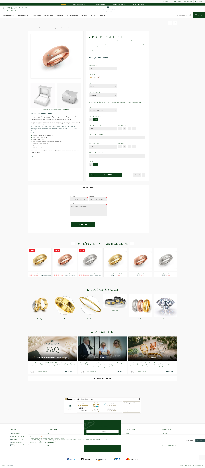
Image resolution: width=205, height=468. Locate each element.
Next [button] (132, 243)
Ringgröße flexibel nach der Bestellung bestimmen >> (44, 156)
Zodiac (140, 319)
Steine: (91, 107)
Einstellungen (190, 440)
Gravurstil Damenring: (95, 125)
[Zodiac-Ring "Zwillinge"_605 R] (140, 262)
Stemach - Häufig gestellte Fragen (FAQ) (52, 358)
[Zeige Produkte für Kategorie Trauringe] (40, 305)
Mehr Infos (135, 399)
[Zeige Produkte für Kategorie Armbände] (90, 305)
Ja (90, 119)
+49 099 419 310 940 (11, 8)
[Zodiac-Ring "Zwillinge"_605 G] (115, 262)
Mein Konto (165, 433)
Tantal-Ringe (115, 310)
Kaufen (36, 267)
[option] (39, 263)
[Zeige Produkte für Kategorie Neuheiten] (65, 305)
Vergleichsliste (200, 1)
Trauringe (40, 319)
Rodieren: (92, 162)
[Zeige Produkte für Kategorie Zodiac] (140, 305)
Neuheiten (65, 319)
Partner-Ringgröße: (95, 92)
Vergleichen (139, 175)
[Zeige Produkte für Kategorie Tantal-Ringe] (115, 301)
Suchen (190, 15)
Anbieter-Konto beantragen (169, 445)
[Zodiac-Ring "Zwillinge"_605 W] (165, 262)
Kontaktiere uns (88, 187)
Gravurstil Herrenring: (96, 144)
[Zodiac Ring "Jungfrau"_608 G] (39, 262)
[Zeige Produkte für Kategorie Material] (165, 305)
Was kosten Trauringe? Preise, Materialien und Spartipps (152, 357)
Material (165, 319)
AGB (48, 445)
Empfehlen (143, 175)
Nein (96, 119)
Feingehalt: (92, 65)
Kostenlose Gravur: (95, 116)
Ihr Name (72, 196)
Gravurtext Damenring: (96, 134)
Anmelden (179, 1)
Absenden (84, 224)
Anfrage (72, 203)
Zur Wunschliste (135, 175)
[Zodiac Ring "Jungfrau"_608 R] (65, 262)
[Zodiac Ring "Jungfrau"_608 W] (90, 262)
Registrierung (168, 1)
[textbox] (181, 15)
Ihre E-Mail (91, 196)
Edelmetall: (92, 74)
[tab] (88, 187)
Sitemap (49, 433)
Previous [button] (73, 243)
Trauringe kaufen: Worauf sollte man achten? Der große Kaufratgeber (102, 357)
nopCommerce (10, 465)
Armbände (90, 319)
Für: (90, 83)
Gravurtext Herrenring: (96, 153)
